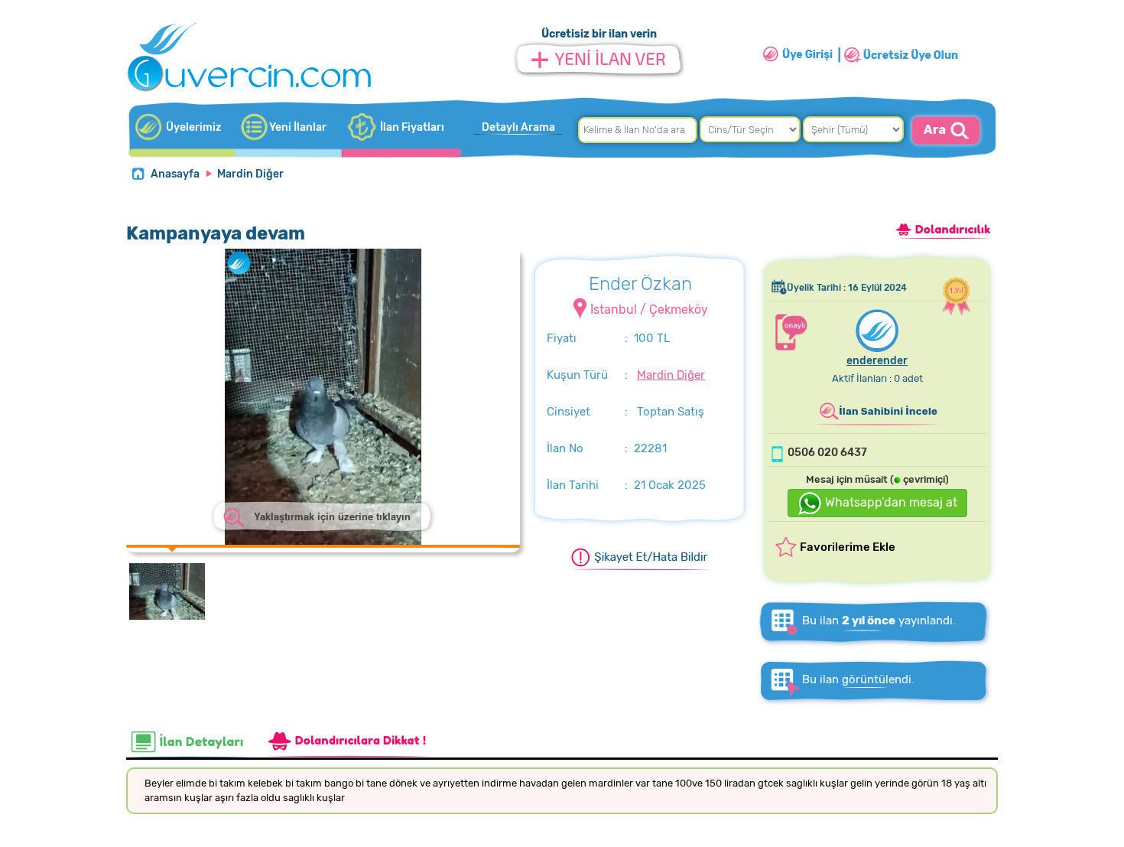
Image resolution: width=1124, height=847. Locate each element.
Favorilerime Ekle (847, 547)
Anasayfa (175, 174)
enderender (877, 360)
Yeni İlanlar (297, 127)
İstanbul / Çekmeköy (649, 309)
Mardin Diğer (250, 174)
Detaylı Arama (518, 127)
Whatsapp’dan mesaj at (889, 502)
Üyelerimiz (193, 127)
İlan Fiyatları (412, 127)
